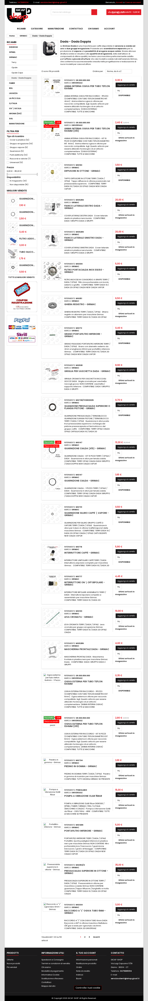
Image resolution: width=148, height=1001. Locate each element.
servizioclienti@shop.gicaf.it (53, 2)
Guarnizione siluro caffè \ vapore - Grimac (86, 514)
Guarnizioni (17, 151)
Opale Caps (17, 72)
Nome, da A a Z (119, 71)
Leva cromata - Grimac (78, 616)
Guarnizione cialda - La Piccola (27, 212)
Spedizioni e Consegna (52, 959)
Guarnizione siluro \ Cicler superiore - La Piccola (27, 265)
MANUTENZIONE (56, 28)
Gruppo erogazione (21, 143)
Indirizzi (79, 974)
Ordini (79, 967)
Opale (14, 67)
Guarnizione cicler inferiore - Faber (27, 225)
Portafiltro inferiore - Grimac (83, 830)
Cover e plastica (19, 139)
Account (109, 28)
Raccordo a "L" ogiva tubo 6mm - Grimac (85, 911)
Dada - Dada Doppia (21, 78)
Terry (14, 62)
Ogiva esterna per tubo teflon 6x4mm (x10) (83, 725)
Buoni (78, 978)
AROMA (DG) (15, 113)
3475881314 (22, 2)
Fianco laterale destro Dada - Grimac (83, 207)
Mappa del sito (48, 986)
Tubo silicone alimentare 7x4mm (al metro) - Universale (27, 252)
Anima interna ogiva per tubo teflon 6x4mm (87, 87)
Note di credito (83, 971)
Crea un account (133, 2)
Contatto (117, 953)
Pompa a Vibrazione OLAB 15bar (83, 795)
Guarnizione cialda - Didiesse (27, 199)
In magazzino (18, 180)
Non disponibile (19, 184)
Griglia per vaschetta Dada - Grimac (87, 371)
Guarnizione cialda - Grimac (81, 480)
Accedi (119, 2)
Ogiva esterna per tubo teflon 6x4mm (83, 682)
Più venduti (12, 967)
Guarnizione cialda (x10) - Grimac (85, 448)
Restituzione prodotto (86, 963)
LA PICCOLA (14, 98)
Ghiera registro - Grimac (80, 304)
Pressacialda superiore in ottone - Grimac (86, 872)
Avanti (97, 937)
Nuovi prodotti (13, 963)
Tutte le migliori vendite (22, 277)
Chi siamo (93, 28)
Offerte (10, 959)
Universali (16, 162)
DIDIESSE (13, 47)
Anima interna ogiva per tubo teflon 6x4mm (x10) (87, 129)
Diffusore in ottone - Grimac (82, 170)
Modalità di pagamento (52, 971)
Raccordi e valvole (20, 158)
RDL (11, 88)
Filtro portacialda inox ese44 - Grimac (84, 271)
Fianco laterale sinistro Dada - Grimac (83, 239)
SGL (11, 118)
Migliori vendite (17, 190)
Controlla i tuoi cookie (88, 987)
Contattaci (76, 28)
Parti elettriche (18, 154)
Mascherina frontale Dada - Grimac (86, 649)
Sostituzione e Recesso (52, 978)
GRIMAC (13, 57)
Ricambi (21, 28)
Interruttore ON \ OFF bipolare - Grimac (84, 583)
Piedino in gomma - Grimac (80, 766)
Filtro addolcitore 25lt (27, 239)
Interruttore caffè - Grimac (82, 552)
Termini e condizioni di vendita (55, 963)
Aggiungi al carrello (126, 85)
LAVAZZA (13, 93)
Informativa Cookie (50, 974)
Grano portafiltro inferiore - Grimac (83, 335)
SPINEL (12, 52)
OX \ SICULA (15, 108)
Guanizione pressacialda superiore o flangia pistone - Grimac (87, 407)
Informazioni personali (86, 959)
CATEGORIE (37, 28)
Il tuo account (86, 953)
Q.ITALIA (13, 103)
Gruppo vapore (19, 147)
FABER (12, 83)
